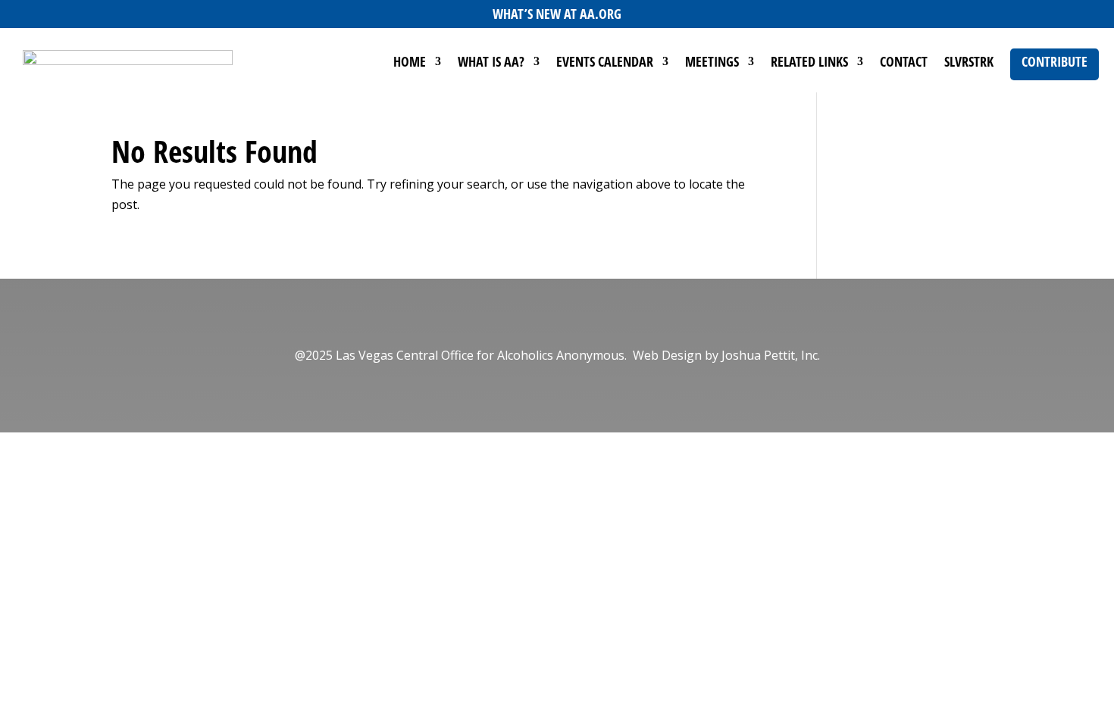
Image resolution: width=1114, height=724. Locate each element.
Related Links (809, 63)
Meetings (712, 63)
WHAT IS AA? (491, 63)
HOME (409, 63)
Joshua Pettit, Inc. (770, 355)
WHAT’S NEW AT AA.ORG (557, 14)
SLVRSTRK (969, 63)
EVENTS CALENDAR (604, 63)
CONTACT (904, 63)
